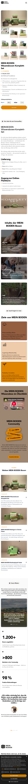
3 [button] (16, 730)
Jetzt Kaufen (14, 107)
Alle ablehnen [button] (14, 778)
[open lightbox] (5, 31)
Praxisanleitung (6, 270)
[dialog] (14, 769)
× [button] (26, 756)
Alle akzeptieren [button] (14, 775)
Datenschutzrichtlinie (17, 766)
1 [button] (11, 730)
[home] (5, 3)
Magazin (4, 242)
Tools (3, 295)
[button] (26, 3)
